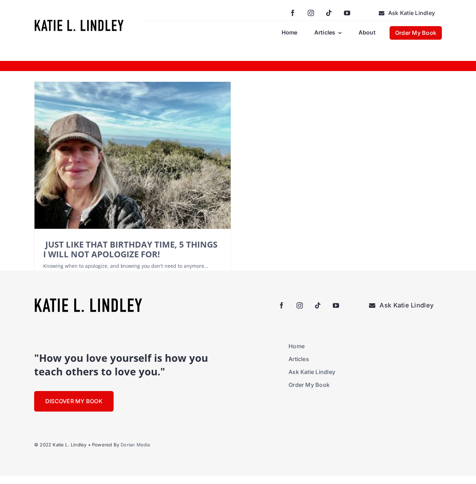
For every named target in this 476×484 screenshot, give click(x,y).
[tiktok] (329, 13)
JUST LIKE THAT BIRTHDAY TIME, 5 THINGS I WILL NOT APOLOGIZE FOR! (130, 249)
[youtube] (347, 13)
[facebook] (292, 13)
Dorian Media (135, 444)
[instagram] (311, 13)
